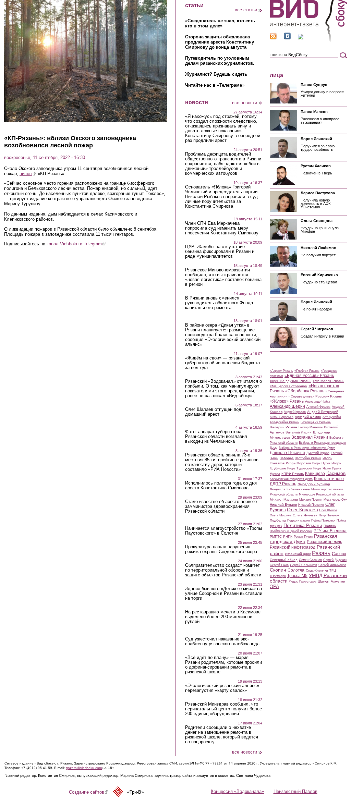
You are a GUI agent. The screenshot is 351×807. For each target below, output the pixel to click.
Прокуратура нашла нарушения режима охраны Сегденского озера (221, 549)
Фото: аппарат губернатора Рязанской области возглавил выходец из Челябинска (216, 436)
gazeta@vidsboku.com (86, 768)
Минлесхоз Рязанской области (321, 494)
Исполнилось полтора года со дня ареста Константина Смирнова (221, 485)
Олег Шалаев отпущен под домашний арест (213, 412)
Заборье (287, 458)
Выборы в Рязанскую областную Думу (307, 448)
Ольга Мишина (280, 515)
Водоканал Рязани (309, 437)
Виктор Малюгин (311, 427)
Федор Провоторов (302, 581)
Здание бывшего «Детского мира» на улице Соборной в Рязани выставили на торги (223, 593)
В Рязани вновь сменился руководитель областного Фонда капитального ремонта (219, 303)
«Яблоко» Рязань (287, 401)
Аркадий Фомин (308, 417)
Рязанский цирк (298, 554)
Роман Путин (303, 536)
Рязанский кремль (324, 541)
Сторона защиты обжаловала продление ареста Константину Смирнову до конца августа (219, 42)
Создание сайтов (88, 792)
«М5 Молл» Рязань (328, 381)
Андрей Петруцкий (322, 412)
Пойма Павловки (323, 520)
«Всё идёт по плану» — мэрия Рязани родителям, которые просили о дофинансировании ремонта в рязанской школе (223, 664)
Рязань (321, 553)
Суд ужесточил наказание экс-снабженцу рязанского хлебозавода (222, 641)
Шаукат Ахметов (331, 581)
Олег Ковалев (302, 509)
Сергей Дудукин (335, 560)
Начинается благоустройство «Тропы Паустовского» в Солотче (223, 531)
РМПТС (276, 536)
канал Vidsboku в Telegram (76, 243)
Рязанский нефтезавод (292, 547)
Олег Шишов (328, 510)
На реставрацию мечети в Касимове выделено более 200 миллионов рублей (223, 617)
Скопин (278, 570)
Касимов (336, 473)
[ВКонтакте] (287, 37)
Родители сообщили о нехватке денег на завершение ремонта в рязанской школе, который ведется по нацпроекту (221, 734)
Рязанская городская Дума (303, 538)
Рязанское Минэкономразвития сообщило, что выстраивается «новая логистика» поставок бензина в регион (223, 277)
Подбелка (278, 520)
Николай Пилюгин (311, 504)
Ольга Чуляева (305, 515)
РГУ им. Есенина (330, 530)
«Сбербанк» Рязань (304, 391)
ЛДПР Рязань (283, 483)
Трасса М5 (297, 575)
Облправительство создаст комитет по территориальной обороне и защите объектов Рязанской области (223, 570)
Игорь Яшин (322, 468)
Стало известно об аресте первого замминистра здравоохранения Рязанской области (221, 506)
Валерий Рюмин (283, 427)
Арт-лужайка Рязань (284, 422)
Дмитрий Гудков (317, 453)
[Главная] (308, 40)
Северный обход (284, 560)
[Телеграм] (300, 37)
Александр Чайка (317, 401)
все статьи (246, 9)
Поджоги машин (298, 520)
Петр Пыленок (329, 515)
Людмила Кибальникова (290, 489)
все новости (244, 102)
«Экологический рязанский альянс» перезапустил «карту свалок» (222, 688)
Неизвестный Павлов (295, 791)
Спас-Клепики (317, 570)
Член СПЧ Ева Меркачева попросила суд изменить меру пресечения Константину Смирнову (221, 228)
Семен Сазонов (310, 560)
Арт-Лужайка (332, 417)
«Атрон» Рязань (281, 370)
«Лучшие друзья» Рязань (290, 381)
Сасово (339, 553)
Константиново (329, 478)
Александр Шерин (287, 406)
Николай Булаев (283, 504)
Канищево (315, 473)
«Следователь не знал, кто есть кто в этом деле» (220, 23)
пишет (28, 173)
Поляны (330, 526)
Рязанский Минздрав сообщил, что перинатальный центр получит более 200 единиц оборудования (223, 709)
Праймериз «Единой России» (291, 531)
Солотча (296, 570)
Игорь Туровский (299, 468)
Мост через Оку (335, 499)
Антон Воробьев (281, 417)
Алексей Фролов (318, 406)
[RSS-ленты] (273, 37)
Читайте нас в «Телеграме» (214, 85)
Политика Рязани (302, 525)
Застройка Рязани (308, 458)
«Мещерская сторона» (288, 386)
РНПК (287, 536)
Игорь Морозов (298, 463)
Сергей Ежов (279, 565)
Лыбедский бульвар (314, 484)
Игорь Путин (321, 463)
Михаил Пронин (310, 499)
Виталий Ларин (299, 432)
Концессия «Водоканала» (237, 791)
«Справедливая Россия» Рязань (315, 396)
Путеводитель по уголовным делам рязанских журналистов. (219, 61)
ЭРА (274, 586)
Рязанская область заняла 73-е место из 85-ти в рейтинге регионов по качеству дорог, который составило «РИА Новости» (221, 462)
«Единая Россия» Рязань (309, 375)
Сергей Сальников (303, 565)
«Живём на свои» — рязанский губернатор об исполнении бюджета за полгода (222, 363)
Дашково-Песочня (287, 452)
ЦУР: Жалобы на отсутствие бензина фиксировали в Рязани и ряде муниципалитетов (219, 251)
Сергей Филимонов (332, 565)
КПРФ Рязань (292, 474)
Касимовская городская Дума (291, 479)
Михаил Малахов (284, 499)
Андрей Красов (295, 412)
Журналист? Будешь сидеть (216, 74)
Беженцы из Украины (316, 422)
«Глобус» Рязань (306, 370)
